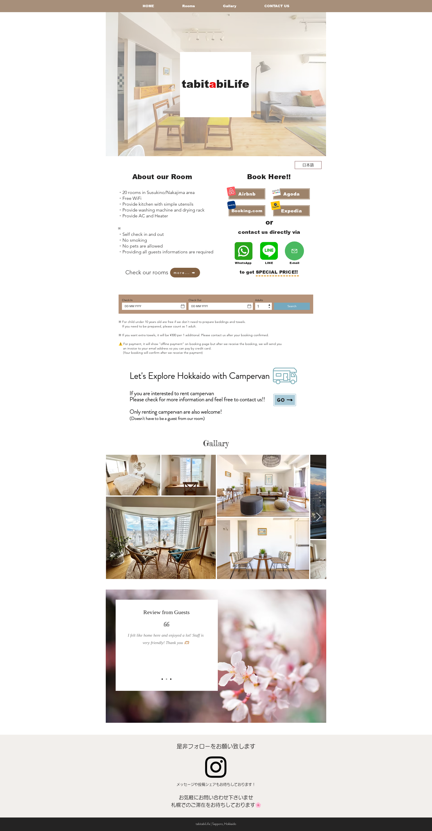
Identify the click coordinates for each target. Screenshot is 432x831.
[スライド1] (162, 679)
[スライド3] (170, 679)
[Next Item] (318, 517)
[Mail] (294, 250)
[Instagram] (215, 767)
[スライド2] (166, 679)
